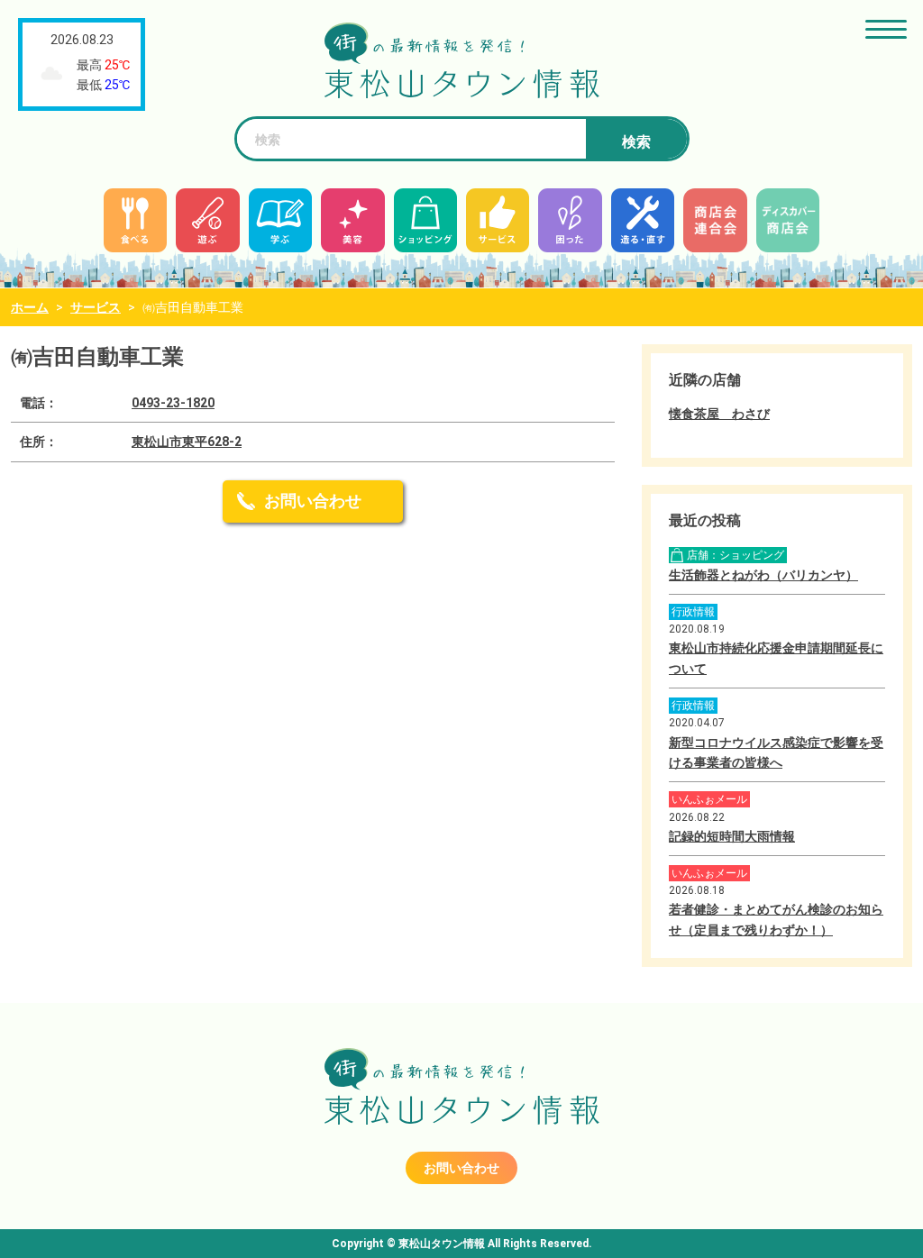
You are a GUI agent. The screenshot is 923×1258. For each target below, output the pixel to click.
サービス (95, 307)
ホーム (30, 307)
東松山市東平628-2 (187, 441)
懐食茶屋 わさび (719, 413)
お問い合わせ (312, 500)
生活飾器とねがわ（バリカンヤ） (763, 575)
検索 (636, 141)
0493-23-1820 (173, 403)
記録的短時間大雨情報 (732, 836)
